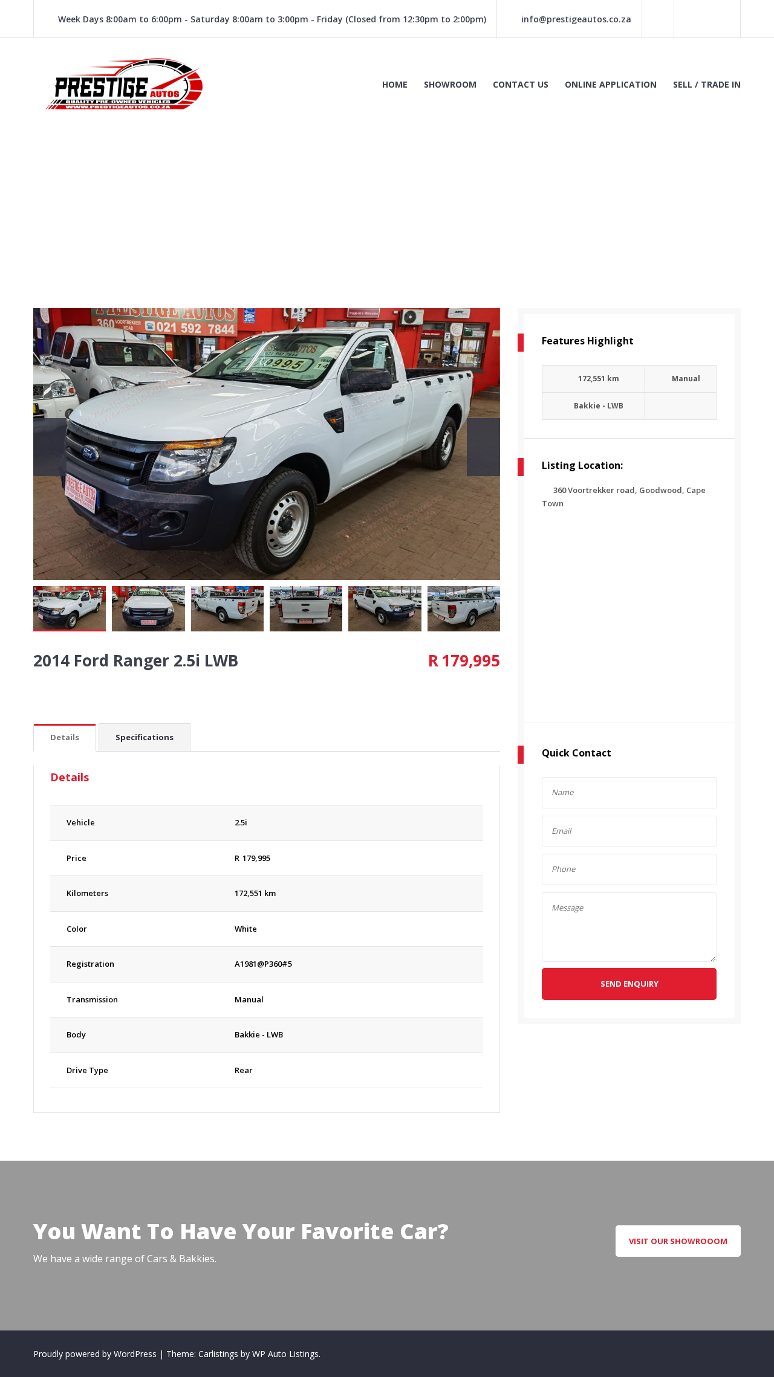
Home (395, 84)
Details (64, 737)
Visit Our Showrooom (678, 1241)
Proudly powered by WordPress (96, 1353)
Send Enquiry (629, 983)
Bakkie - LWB (259, 1034)
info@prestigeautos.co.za (576, 19)
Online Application (611, 84)
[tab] (64, 738)
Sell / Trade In (707, 84)
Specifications (144, 737)
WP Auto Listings (285, 1353)
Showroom (450, 84)
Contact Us (520, 84)
